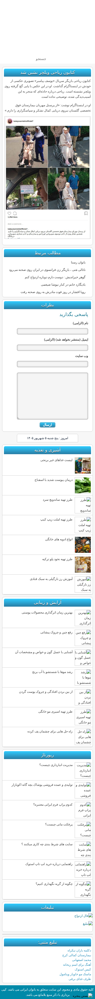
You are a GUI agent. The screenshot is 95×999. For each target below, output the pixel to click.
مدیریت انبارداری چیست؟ (56, 765)
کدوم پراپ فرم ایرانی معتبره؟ (53, 804)
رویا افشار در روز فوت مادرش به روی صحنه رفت (53, 292)
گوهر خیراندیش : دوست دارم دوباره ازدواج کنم (55, 277)
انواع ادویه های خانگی (59, 539)
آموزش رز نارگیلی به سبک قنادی (51, 579)
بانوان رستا (78, 262)
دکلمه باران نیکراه (79, 950)
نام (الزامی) (80, 323)
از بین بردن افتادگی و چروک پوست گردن (46, 692)
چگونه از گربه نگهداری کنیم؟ (54, 884)
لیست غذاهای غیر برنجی (56, 460)
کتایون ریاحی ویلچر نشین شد (47, 72)
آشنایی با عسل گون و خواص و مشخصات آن (44, 652)
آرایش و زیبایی (47, 602)
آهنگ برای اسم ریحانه (77, 965)
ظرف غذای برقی (80, 979)
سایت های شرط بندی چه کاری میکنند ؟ (47, 844)
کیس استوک (83, 969)
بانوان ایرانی (56, 27)
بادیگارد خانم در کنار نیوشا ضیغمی (63, 284)
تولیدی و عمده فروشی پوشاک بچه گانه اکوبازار (42, 785)
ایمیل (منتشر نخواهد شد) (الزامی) (66, 339)
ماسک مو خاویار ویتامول (75, 974)
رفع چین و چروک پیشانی (56, 632)
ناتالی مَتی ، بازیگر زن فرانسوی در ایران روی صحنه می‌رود (47, 270)
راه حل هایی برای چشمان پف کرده (50, 731)
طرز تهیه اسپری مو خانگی (55, 711)
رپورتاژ (47, 755)
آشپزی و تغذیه (47, 450)
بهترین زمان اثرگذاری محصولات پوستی (47, 612)
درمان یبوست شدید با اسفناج (54, 480)
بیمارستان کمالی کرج (76, 955)
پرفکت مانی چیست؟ (59, 824)
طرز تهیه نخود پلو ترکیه (57, 559)
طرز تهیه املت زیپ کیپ (56, 519)
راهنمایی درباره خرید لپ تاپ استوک (49, 864)
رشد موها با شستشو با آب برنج (52, 672)
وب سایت (81, 356)
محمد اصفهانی (81, 960)
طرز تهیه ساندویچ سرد (58, 499)
